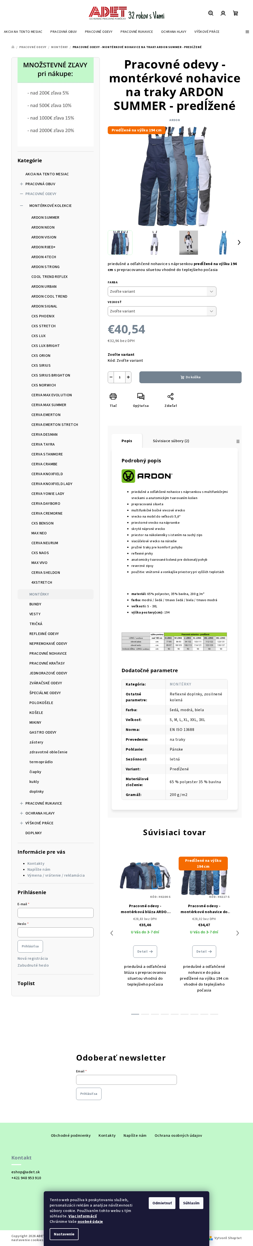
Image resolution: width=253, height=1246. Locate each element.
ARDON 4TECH (43, 257)
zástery (36, 742)
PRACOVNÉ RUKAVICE (43, 803)
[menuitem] (23, 31)
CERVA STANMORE (47, 454)
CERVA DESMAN (44, 434)
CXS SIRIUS (41, 365)
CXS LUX (38, 336)
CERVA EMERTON (46, 414)
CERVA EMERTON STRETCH (54, 424)
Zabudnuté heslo (33, 965)
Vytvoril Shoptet (228, 1238)
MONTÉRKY (39, 594)
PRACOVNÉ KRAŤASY (47, 663)
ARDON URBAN (44, 286)
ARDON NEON (43, 227)
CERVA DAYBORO (45, 503)
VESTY (35, 614)
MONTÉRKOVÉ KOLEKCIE (50, 205)
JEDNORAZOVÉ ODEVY (48, 673)
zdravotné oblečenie (48, 752)
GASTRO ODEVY (43, 732)
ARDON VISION (44, 237)
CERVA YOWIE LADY (47, 493)
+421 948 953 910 (26, 1178)
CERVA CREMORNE (47, 513)
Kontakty (35, 863)
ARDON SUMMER (45, 217)
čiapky (35, 772)
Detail (142, 951)
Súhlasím (191, 1203)
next (238, 933)
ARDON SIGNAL (44, 306)
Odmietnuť (162, 1203)
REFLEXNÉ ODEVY (44, 633)
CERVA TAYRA (43, 444)
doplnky (36, 791)
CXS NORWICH (43, 385)
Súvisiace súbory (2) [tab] (171, 441)
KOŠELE (36, 712)
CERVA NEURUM (44, 543)
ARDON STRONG (45, 267)
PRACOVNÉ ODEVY (41, 194)
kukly (34, 781)
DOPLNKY (33, 833)
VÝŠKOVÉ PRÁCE (39, 823)
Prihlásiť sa (30, 946)
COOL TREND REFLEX (49, 276)
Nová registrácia (33, 958)
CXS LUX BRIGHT (45, 345)
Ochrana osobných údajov (178, 1135)
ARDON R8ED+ (43, 247)
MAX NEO (39, 533)
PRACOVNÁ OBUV (40, 184)
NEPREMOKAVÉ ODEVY (48, 643)
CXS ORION (41, 355)
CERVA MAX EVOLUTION (51, 395)
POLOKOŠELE (41, 702)
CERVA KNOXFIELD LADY (51, 484)
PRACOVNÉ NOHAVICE (48, 653)
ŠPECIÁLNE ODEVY (45, 693)
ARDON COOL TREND (49, 296)
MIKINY (35, 722)
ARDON (174, 120)
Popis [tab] (127, 441)
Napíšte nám (38, 869)
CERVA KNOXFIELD (47, 474)
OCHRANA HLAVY (40, 813)
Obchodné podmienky (71, 1135)
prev (112, 933)
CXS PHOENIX (42, 316)
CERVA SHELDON (45, 572)
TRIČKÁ (35, 624)
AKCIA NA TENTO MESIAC (47, 174)
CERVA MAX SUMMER (48, 405)
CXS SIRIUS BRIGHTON (50, 375)
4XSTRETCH (41, 582)
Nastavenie (64, 1234)
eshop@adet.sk (25, 1172)
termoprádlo (41, 762)
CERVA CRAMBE (44, 464)
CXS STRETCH (43, 326)
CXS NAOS (40, 553)
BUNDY (35, 604)
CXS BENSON (42, 523)
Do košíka (193, 377)
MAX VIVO (39, 562)
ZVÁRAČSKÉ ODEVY (45, 683)
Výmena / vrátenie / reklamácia (56, 875)
